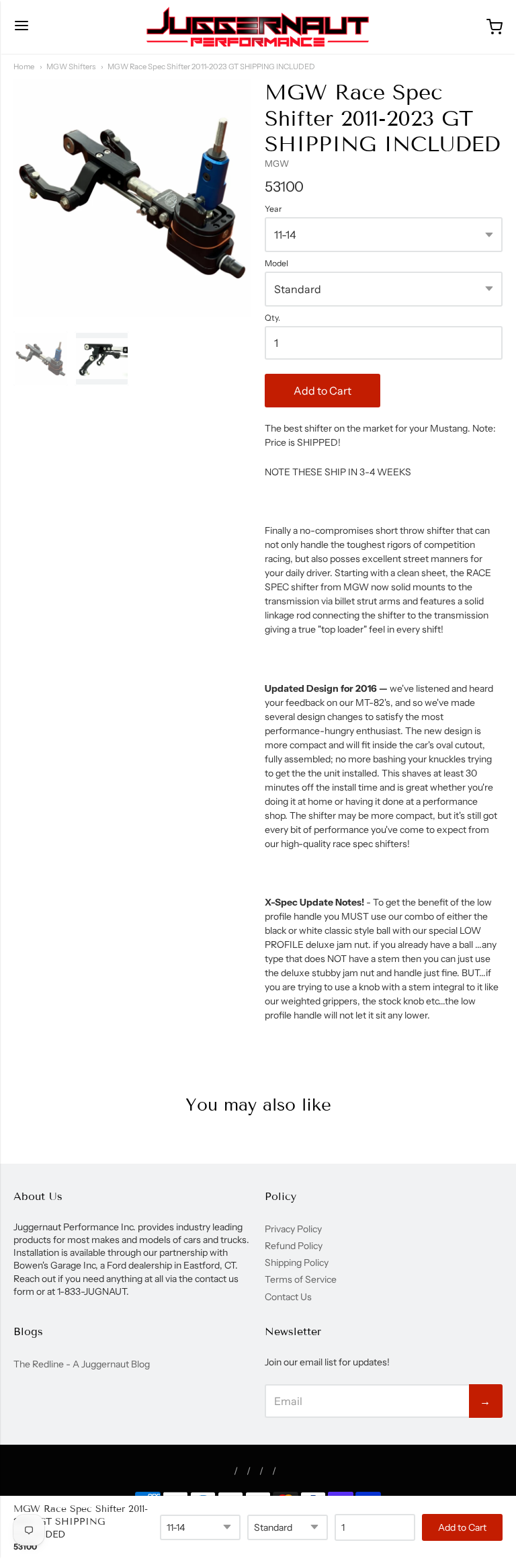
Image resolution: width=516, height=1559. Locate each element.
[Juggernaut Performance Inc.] (257, 27)
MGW (277, 163)
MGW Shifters (70, 66)
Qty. (272, 318)
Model (276, 263)
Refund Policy (293, 1246)
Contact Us (288, 1297)
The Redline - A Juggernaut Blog (81, 1364)
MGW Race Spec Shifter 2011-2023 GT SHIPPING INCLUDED (211, 66)
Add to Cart (322, 390)
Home (23, 66)
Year (273, 209)
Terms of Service (301, 1279)
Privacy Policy (293, 1229)
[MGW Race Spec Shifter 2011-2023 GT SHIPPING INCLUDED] (40, 358)
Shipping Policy (297, 1262)
